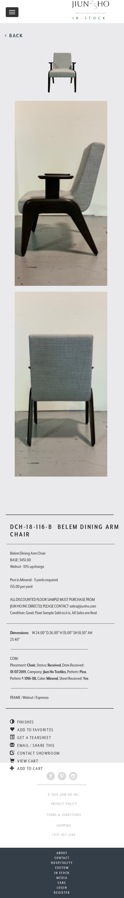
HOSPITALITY (62, 862)
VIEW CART (27, 761)
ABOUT (62, 853)
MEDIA (62, 878)
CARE (62, 882)
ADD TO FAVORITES (35, 729)
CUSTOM (62, 867)
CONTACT (62, 858)
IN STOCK (62, 873)
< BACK (14, 35)
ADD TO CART (29, 768)
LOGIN (62, 887)
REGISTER (62, 892)
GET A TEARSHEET (33, 737)
